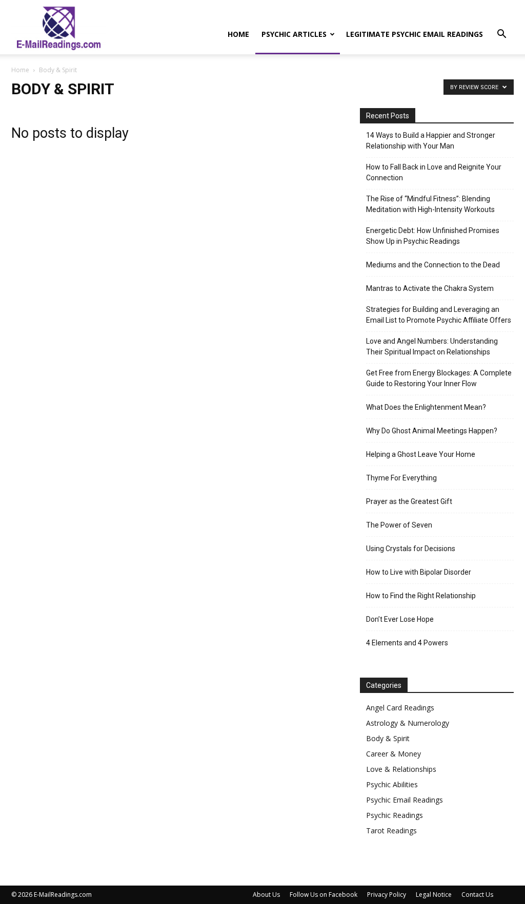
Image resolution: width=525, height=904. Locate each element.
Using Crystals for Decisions (410, 548)
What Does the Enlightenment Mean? (426, 407)
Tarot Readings (391, 830)
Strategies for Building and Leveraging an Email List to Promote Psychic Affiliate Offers (438, 314)
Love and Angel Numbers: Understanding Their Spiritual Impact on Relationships (432, 346)
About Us (266, 894)
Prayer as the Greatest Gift (409, 501)
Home (238, 34)
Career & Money (393, 754)
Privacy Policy (386, 894)
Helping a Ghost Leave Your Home (420, 454)
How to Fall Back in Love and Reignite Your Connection (433, 172)
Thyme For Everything (401, 478)
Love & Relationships (401, 769)
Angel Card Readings (400, 707)
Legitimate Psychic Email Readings (414, 34)
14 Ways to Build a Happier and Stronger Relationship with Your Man (430, 140)
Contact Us (477, 894)
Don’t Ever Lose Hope (400, 619)
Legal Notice (434, 894)
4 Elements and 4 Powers (407, 643)
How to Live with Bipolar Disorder (418, 572)
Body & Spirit (388, 738)
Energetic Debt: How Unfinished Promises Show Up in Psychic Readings (432, 235)
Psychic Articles (294, 34)
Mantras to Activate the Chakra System (430, 288)
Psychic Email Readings (404, 800)
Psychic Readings (394, 815)
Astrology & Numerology (407, 723)
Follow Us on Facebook (323, 894)
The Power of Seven (399, 525)
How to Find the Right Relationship (421, 596)
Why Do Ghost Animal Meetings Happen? (431, 431)
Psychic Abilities (392, 784)
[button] (501, 35)
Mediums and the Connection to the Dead (433, 265)
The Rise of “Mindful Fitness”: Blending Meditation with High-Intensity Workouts (430, 204)
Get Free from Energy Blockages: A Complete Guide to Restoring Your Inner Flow (439, 378)
